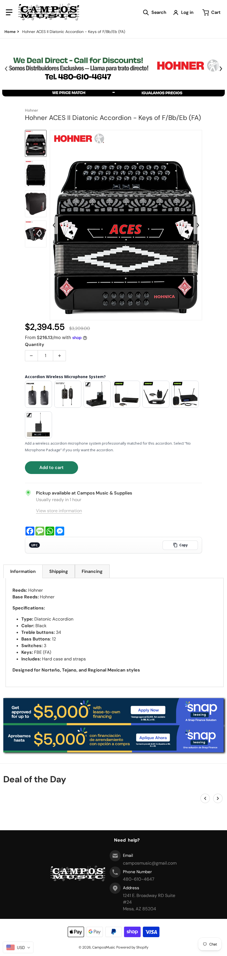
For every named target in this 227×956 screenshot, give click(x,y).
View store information (59, 511)
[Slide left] (6, 68)
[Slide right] (220, 68)
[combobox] (18, 947)
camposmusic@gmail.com (150, 863)
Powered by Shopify (132, 947)
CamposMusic (103, 947)
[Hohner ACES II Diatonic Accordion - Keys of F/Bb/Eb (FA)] (36, 143)
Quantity (34, 344)
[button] (9, 12)
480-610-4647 (138, 879)
